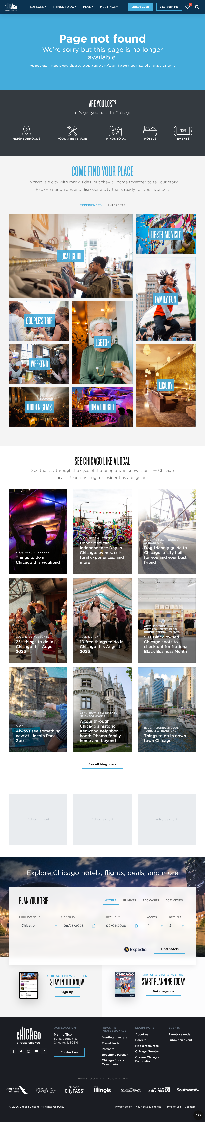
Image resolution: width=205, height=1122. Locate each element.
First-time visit (166, 234)
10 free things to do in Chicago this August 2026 (102, 646)
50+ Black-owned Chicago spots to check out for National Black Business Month (166, 644)
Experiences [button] (91, 205)
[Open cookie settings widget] (198, 1115)
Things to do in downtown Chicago (166, 738)
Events (183, 138)
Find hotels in (29, 917)
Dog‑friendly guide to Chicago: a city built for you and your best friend (165, 555)
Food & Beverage (72, 138)
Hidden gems (39, 407)
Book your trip (169, 7)
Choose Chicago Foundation (147, 1059)
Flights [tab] (129, 900)
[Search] (197, 6)
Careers (140, 1040)
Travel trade (111, 1043)
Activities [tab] (174, 900)
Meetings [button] (108, 6)
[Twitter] (21, 1051)
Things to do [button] (63, 6)
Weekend (39, 364)
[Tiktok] (44, 1051)
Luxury (166, 385)
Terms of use (173, 1106)
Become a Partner (115, 1054)
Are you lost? (102, 103)
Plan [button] (87, 6)
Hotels (150, 138)
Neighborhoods (26, 138)
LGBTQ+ (102, 342)
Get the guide (163, 991)
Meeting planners (114, 1037)
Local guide (70, 256)
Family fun (165, 299)
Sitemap (190, 1106)
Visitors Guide (140, 7)
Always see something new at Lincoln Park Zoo (38, 736)
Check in (68, 917)
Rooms (151, 917)
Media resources (147, 1045)
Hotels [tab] (111, 900)
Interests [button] (116, 205)
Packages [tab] (151, 900)
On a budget (102, 407)
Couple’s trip (39, 320)
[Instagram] (28, 1051)
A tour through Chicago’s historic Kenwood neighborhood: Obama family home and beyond (100, 731)
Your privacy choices (148, 1106)
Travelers (174, 917)
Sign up (67, 992)
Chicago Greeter (147, 1051)
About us (141, 1034)
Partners (108, 1049)
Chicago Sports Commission (113, 1062)
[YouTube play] (36, 1051)
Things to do (115, 138)
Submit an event (180, 1040)
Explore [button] (37, 6)
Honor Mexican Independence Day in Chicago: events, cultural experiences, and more (102, 553)
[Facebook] (13, 1051)
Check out (112, 917)
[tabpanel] (102, 934)
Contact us (69, 1052)
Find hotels (170, 949)
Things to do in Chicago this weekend (38, 560)
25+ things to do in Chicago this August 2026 (36, 646)
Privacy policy (123, 1106)
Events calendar (180, 1034)
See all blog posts (102, 764)
